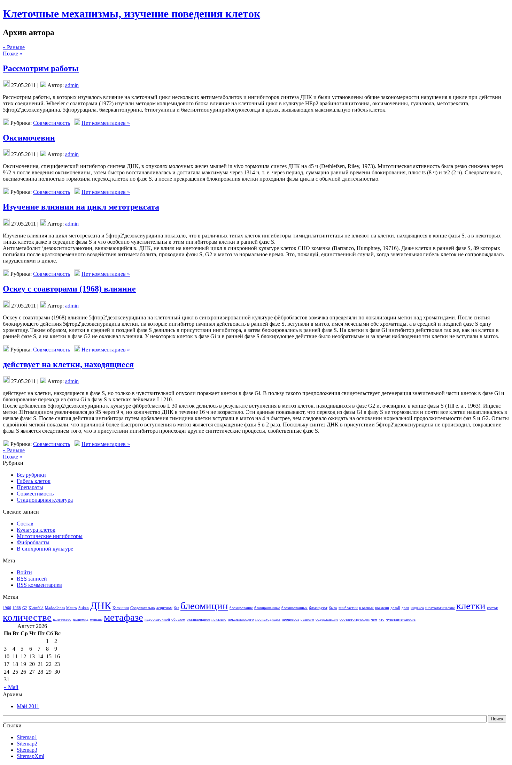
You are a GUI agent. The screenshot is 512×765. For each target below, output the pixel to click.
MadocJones (55, 608)
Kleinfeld (36, 608)
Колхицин (121, 608)
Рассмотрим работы (41, 68)
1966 (7, 608)
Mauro (71, 608)
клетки (471, 605)
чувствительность (401, 619)
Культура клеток (36, 530)
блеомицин (204, 605)
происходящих (267, 619)
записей (32, 579)
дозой (395, 608)
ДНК (100, 605)
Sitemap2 (27, 744)
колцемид (80, 619)
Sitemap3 (27, 750)
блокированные (267, 608)
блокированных (294, 608)
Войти (24, 572)
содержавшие (327, 619)
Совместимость (51, 123)
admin (72, 85)
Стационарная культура (45, 500)
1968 (17, 608)
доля (405, 608)
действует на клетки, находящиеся (68, 364)
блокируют (318, 608)
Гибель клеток (34, 481)
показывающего (241, 619)
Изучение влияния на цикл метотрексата (81, 206)
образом (178, 619)
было (333, 608)
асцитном (164, 608)
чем (374, 619)
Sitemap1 (27, 737)
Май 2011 (28, 706)
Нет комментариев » (106, 123)
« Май (11, 687)
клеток (492, 608)
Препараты (30, 487)
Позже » (12, 53)
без (176, 608)
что (382, 619)
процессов (290, 619)
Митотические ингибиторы (50, 536)
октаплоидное (198, 619)
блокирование (241, 608)
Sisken (83, 608)
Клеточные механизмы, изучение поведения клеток (131, 13)
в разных (366, 608)
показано (218, 619)
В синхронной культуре (45, 549)
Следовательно (142, 608)
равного (307, 619)
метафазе (123, 617)
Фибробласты (33, 542)
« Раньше (14, 47)
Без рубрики (31, 475)
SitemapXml (30, 756)
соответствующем (355, 619)
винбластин (348, 608)
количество (62, 619)
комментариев (39, 585)
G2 (24, 608)
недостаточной (157, 619)
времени (382, 608)
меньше (96, 619)
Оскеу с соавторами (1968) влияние (69, 288)
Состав (25, 524)
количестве (27, 617)
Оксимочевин (29, 137)
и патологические (440, 608)
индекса (417, 608)
